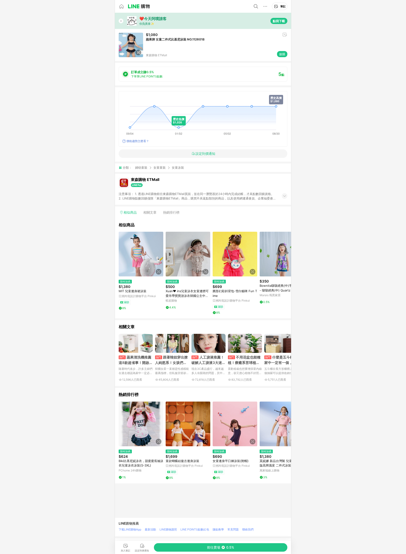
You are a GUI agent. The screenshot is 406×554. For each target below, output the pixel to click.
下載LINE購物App (130, 529)
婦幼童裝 (141, 167)
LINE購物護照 (168, 529)
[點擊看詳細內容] (141, 254)
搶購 (282, 54)
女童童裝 (159, 167)
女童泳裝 (178, 167)
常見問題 (233, 529)
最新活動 (150, 529)
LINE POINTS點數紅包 (194, 529)
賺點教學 (218, 529)
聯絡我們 (248, 529)
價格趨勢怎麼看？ (137, 141)
